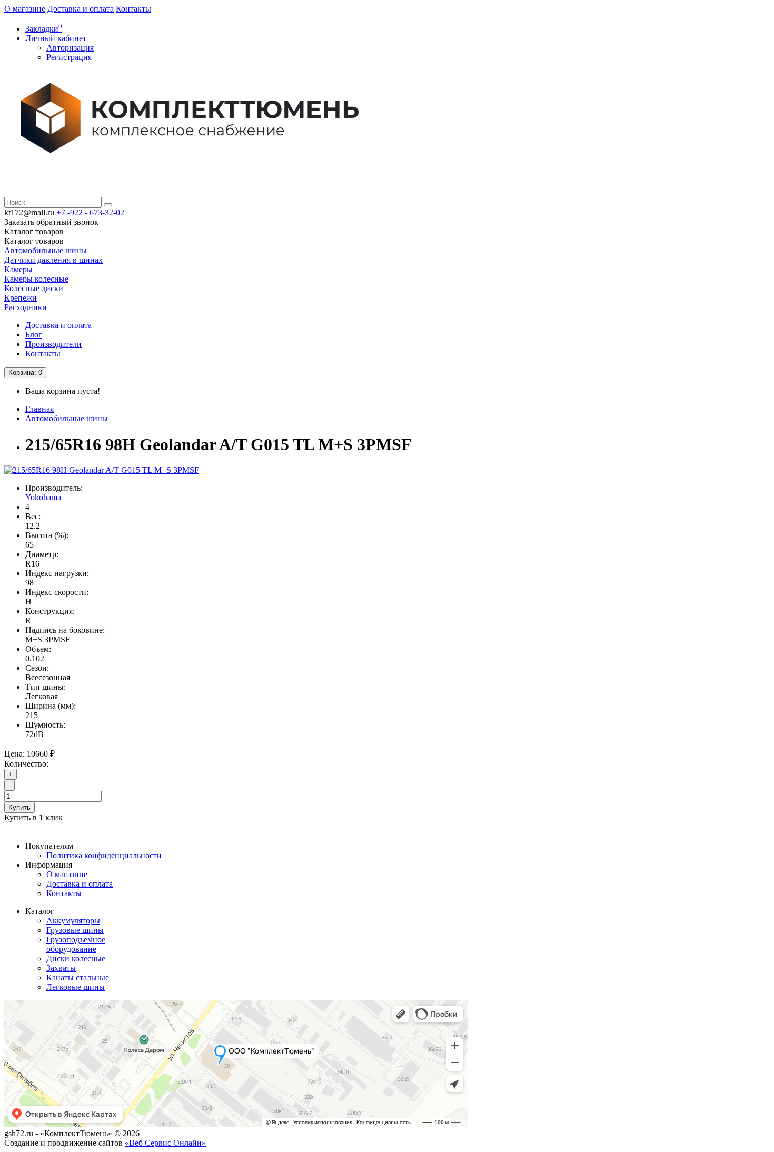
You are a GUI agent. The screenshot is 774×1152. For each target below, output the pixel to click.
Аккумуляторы (73, 920)
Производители (53, 344)
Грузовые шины (75, 930)
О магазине (24, 8)
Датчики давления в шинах (53, 259)
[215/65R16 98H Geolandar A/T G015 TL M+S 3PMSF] (101, 469)
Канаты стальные (77, 977)
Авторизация (70, 47)
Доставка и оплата (80, 8)
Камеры (18, 269)
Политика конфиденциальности (104, 855)
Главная (39, 408)
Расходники (25, 307)
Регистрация (69, 57)
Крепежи (20, 297)
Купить (19, 807)
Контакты (133, 8)
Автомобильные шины (45, 250)
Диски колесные (75, 958)
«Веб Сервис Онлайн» (165, 1142)
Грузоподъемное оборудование (75, 944)
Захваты (61, 968)
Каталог (34, 240)
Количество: (26, 763)
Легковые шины (75, 986)
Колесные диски (33, 288)
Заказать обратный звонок (51, 221)
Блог (33, 334)
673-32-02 (90, 212)
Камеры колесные (36, 278)
